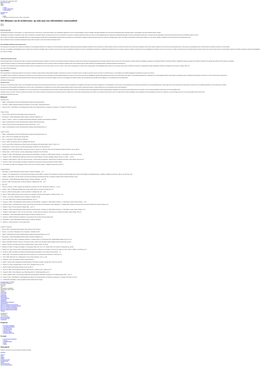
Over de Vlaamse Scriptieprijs (10, 339)
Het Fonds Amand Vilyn (8, 333)
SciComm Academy (7, 329)
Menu (2, 5)
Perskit (4, 342)
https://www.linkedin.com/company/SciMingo (11, 305)
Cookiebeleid (3, 319)
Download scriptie (5, 282)
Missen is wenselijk (7, 331)
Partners (5, 344)
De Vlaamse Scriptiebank (9, 326)
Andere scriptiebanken (8, 8)
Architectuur (3, 292)
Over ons (5, 340)
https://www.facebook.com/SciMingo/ (9, 307)
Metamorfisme (4, 297)
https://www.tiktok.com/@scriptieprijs (9, 309)
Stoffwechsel (3, 295)
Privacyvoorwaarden (5, 318)
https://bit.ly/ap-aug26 (5, 2)
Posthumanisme (4, 303)
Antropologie (3, 299)
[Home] (2, 13)
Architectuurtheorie (5, 298)
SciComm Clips (6, 330)
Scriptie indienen (7, 10)
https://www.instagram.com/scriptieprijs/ (9, 304)
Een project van (4, 12)
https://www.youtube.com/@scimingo (9, 308)
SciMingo (3, 310)
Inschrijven (3, 352)
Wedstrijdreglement (7, 341)
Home (4, 16)
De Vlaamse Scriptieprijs (8, 325)
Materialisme (3, 300)
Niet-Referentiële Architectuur (7, 302)
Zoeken (5, 7)
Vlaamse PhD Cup (7, 328)
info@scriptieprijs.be (5, 317)
